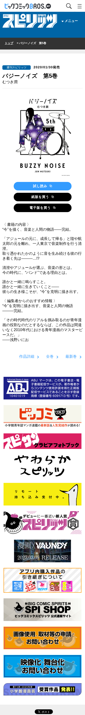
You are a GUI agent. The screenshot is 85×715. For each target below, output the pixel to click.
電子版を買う (41, 208)
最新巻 (71, 356)
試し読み (40, 186)
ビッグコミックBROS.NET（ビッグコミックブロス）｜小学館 (28, 6)
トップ (9, 43)
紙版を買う (40, 197)
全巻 (50, 356)
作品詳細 (26, 356)
